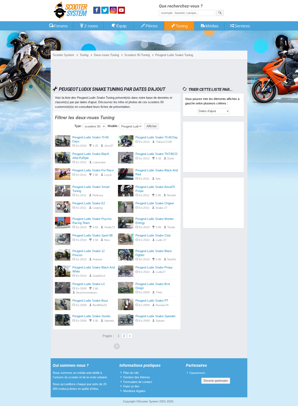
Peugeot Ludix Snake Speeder (155, 316)
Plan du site (131, 372)
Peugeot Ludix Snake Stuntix (91, 316)
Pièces (152, 26)
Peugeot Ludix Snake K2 (88, 203)
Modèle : (113, 126)
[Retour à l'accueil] (71, 11)
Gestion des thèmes (136, 377)
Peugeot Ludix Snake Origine (154, 203)
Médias (212, 26)
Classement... (198, 372)
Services (242, 26)
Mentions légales (134, 391)
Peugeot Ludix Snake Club (152, 235)
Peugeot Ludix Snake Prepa (153, 267)
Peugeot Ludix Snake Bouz (90, 300)
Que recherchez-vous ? (181, 6)
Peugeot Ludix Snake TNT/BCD (156, 154)
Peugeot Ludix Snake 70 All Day (156, 137)
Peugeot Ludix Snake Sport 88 (92, 235)
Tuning (182, 26)
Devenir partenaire (216, 380)
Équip (121, 26)
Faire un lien (131, 386)
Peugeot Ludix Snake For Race (93, 170)
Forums (61, 26)
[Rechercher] (220, 13)
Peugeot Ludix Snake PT (151, 300)
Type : (78, 126)
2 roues (91, 26)
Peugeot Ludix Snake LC (88, 284)
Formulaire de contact (137, 382)
